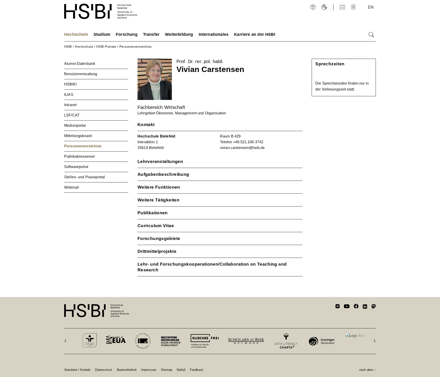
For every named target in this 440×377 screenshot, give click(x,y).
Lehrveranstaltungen (160, 161)
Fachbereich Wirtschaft (161, 107)
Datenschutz (103, 369)
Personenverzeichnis (135, 46)
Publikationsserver (79, 156)
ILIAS (68, 94)
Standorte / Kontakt (77, 369)
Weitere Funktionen (159, 187)
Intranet (70, 105)
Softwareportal (76, 167)
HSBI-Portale (106, 46)
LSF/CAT (72, 115)
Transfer (151, 34)
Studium (102, 34)
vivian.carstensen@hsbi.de (242, 148)
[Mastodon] (373, 307)
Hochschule (76, 34)
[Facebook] (356, 307)
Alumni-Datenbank (79, 64)
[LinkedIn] (365, 307)
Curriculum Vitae (156, 225)
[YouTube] (346, 307)
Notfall (181, 369)
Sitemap (166, 369)
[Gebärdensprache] (324, 7)
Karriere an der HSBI (254, 34)
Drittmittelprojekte (157, 251)
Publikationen (153, 212)
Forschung (127, 34)
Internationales (214, 34)
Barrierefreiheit (127, 369)
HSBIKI (70, 84)
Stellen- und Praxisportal (84, 177)
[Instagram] (338, 307)
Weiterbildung (179, 34)
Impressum (148, 369)
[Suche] (371, 34)
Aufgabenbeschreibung (163, 174)
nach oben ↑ (367, 369)
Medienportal (75, 125)
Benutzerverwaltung (80, 74)
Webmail (71, 187)
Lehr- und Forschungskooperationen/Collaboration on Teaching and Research (212, 267)
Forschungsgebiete (159, 238)
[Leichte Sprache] (312, 7)
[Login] (353, 7)
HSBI (68, 46)
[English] (370, 7)
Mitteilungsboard (78, 136)
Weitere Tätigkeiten (158, 200)
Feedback (196, 369)
